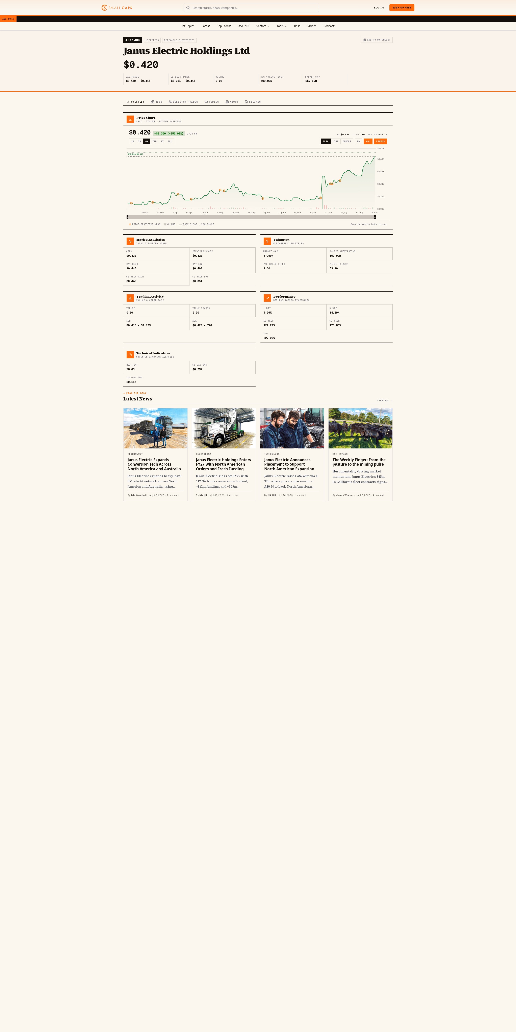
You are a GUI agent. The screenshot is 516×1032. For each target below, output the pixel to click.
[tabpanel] (258, 306)
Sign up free (402, 7)
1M (132, 141)
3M (139, 141)
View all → (385, 400)
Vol (368, 141)
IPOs (297, 26)
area (326, 141)
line (335, 141)
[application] (258, 183)
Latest (206, 26)
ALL (170, 141)
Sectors (261, 26)
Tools (280, 26)
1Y (162, 141)
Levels (380, 141)
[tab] (135, 102)
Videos (312, 26)
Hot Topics (188, 26)
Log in (379, 7)
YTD (154, 141)
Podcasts (330, 26)
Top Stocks (224, 26)
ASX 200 (243, 26)
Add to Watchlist (378, 40)
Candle (347, 141)
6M (146, 141)
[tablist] (258, 102)
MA (358, 141)
